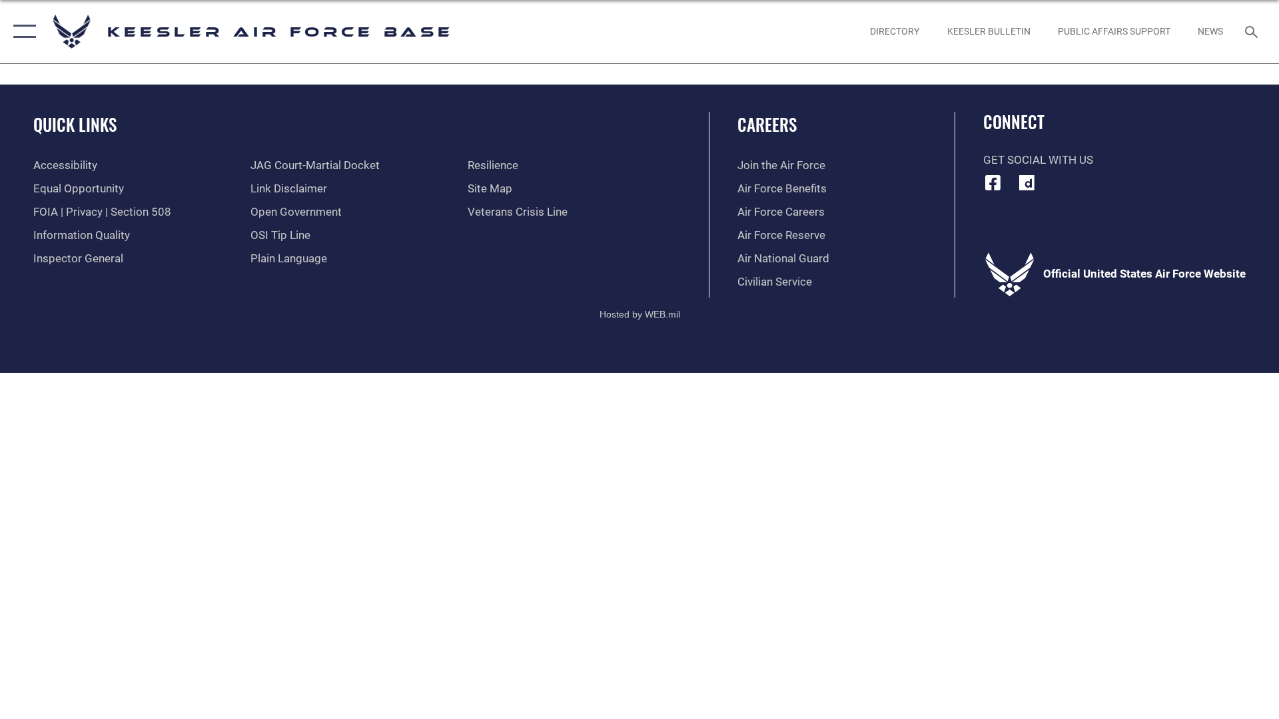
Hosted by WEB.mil (640, 314)
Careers (767, 124)
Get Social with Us (1038, 160)
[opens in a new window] (1027, 182)
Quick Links (75, 124)
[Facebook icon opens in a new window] (993, 182)
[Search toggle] (1252, 31)
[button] (21, 31)
